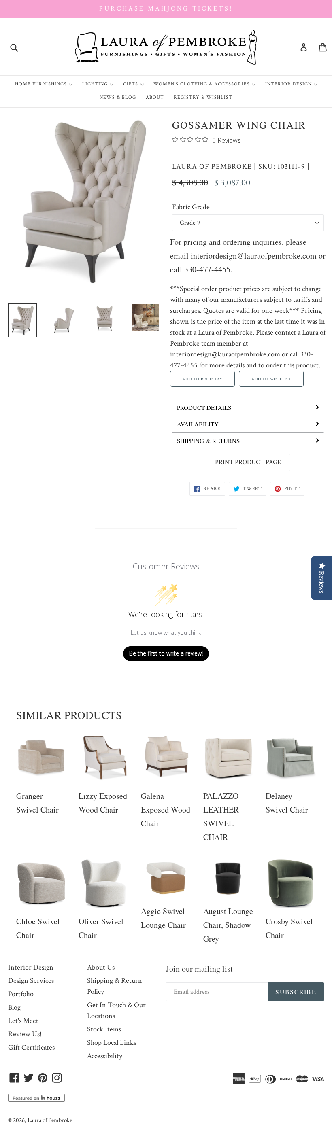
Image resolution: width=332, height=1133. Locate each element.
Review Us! (25, 1034)
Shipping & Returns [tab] (208, 441)
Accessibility (104, 1056)
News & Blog (118, 97)
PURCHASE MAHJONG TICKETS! (165, 8)
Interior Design (293, 84)
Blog (14, 1007)
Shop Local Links (111, 1042)
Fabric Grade (191, 207)
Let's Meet (23, 1020)
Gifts (135, 84)
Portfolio (21, 994)
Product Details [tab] (204, 407)
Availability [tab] (198, 424)
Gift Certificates (31, 1047)
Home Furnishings (46, 84)
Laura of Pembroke (212, 166)
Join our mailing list (199, 968)
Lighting (99, 84)
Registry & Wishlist (203, 97)
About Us (101, 967)
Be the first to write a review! (166, 653)
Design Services (31, 980)
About (155, 97)
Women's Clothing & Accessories (206, 84)
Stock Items (104, 1029)
